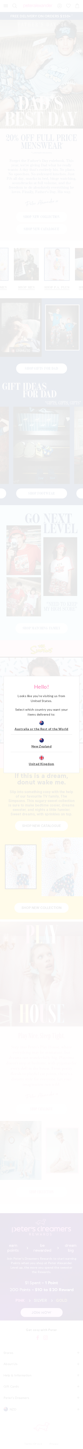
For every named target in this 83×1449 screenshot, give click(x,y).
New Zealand (41, 746)
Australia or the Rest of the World (41, 729)
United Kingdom (41, 764)
